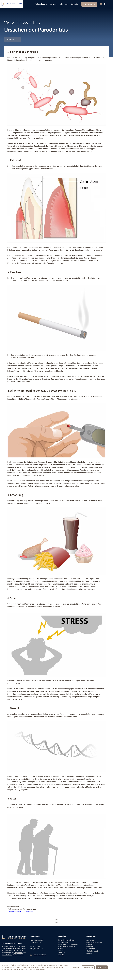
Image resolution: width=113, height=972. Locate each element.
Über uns (61, 951)
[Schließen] (110, 967)
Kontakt (61, 955)
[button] (41, 4)
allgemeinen (18, 953)
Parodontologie (7, 950)
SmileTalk (61, 953)
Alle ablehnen (88, 967)
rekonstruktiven (7, 955)
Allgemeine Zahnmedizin (66, 946)
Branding (89, 947)
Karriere (89, 944)
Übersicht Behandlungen (66, 940)
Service (60, 948)
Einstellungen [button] (75, 967)
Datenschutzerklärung (94, 942)
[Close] (56, 921)
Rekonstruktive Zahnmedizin (68, 944)
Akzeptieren (102, 967)
